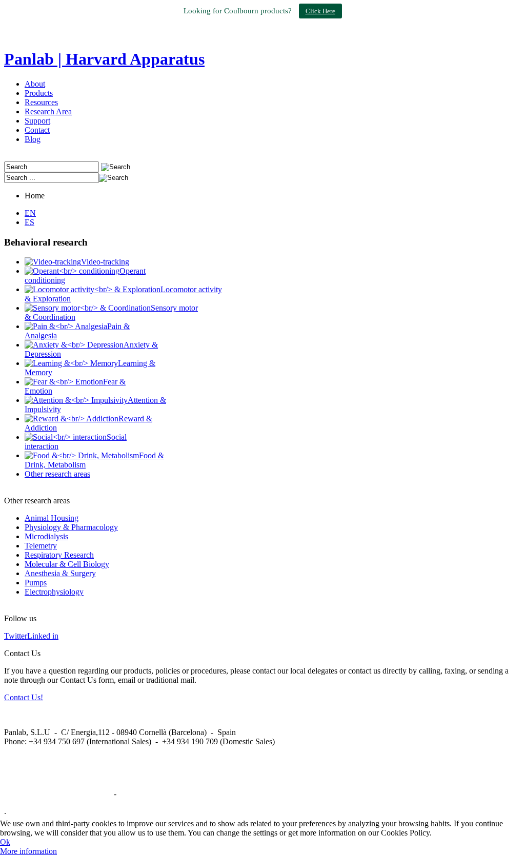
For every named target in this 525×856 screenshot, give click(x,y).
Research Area (48, 111)
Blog (33, 139)
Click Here (320, 11)
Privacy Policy (142, 793)
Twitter (15, 635)
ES (29, 222)
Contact (37, 130)
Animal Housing (51, 518)
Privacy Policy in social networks (58, 793)
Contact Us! (23, 697)
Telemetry (41, 545)
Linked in (42, 635)
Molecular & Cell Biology (67, 564)
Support (37, 120)
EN (30, 213)
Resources (41, 102)
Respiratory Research (59, 555)
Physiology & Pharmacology (71, 527)
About (35, 83)
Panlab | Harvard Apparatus (104, 59)
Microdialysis (46, 536)
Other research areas (57, 474)
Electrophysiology (54, 591)
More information (28, 851)
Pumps (36, 582)
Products (39, 93)
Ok (5, 842)
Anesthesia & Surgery (60, 573)
